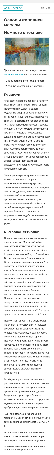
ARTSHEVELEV (13, 8)
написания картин (13, 74)
